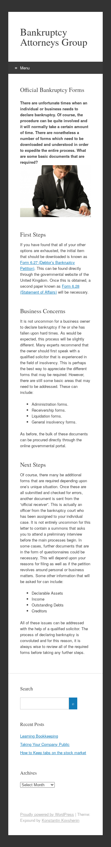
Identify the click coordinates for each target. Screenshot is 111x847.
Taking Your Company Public (45, 744)
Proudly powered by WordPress (47, 814)
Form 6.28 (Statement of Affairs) (49, 289)
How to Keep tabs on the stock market (53, 752)
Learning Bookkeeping (39, 736)
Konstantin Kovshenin (60, 820)
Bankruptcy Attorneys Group (53, 37)
